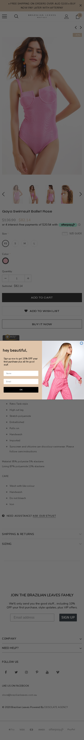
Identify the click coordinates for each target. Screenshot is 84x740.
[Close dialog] (81, 343)
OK (21, 389)
